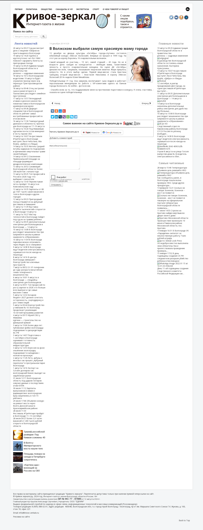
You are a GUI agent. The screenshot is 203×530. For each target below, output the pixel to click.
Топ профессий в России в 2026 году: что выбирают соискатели (29, 176)
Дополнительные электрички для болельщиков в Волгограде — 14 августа (29, 224)
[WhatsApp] (68, 116)
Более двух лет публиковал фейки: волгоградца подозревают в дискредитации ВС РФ (28, 329)
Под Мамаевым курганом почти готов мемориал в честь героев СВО (28, 131)
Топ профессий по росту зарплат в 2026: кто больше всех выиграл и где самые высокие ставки (29, 289)
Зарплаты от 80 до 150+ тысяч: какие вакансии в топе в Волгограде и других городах (28, 193)
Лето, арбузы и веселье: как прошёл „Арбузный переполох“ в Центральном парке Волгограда (29, 362)
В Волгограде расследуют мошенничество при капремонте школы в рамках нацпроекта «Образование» (28, 233)
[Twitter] (52, 116)
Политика (31, 9)
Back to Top (184, 520)
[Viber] (64, 116)
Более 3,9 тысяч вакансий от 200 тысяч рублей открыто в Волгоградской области (27, 422)
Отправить (56, 184)
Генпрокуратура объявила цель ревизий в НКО (172, 176)
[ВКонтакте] (52, 111)
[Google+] (64, 111)
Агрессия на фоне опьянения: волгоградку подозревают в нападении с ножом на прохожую (29, 352)
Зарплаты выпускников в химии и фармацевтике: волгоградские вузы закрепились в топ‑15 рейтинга (27, 393)
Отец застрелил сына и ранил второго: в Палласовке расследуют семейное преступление (29, 92)
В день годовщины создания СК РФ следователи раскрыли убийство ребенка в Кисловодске (172, 263)
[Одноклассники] (56, 111)
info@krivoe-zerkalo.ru (29, 512)
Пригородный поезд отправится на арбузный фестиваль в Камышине (28, 201)
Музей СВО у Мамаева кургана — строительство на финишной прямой (27, 319)
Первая (18, 9)
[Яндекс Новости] (91, 132)
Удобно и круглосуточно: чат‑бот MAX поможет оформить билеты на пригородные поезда (28, 59)
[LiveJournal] (60, 116)
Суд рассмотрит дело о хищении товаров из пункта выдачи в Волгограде (28, 50)
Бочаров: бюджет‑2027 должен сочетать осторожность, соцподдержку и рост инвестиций (28, 299)
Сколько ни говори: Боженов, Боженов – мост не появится (171, 198)
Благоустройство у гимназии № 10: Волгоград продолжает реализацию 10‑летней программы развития (28, 309)
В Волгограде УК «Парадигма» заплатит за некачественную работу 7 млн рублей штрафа (173, 240)
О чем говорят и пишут (116, 9)
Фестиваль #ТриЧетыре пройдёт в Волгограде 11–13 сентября (28, 413)
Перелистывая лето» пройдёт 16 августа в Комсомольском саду (28, 184)
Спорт (96, 9)
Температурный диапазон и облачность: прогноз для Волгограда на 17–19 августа (29, 123)
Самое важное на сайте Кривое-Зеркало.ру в (93, 123)
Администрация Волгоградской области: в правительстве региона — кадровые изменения (28, 69)
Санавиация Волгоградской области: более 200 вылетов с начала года (28, 169)
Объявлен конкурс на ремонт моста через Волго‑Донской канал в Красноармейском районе (28, 405)
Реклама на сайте (21, 516)
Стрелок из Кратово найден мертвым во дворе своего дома (171, 219)
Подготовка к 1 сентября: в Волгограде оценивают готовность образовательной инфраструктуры (27, 340)
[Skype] (71, 116)
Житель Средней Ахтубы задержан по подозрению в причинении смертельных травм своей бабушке (29, 150)
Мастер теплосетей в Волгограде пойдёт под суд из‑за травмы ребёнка (29, 217)
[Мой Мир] (60, 111)
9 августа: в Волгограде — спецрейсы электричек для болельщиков (27, 280)
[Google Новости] (112, 132)
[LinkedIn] (56, 116)
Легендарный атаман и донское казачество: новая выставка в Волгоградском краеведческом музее (29, 102)
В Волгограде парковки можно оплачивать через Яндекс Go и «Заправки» (27, 242)
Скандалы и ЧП (64, 9)
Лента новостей (26, 43)
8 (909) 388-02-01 (40, 506)
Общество (46, 9)
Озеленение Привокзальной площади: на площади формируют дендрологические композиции (27, 160)
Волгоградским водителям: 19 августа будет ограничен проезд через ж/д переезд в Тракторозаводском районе (28, 80)
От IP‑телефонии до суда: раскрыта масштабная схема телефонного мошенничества (28, 271)
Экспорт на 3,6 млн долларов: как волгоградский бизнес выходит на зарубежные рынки (29, 372)
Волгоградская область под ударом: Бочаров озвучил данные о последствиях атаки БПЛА (28, 382)
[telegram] (75, 116)
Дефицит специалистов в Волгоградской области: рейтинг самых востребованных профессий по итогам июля (28, 113)
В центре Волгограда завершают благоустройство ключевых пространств (26, 261)
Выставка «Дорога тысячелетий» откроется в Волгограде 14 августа (29, 209)
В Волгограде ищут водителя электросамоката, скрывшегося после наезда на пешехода (29, 251)
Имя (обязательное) (58, 145)
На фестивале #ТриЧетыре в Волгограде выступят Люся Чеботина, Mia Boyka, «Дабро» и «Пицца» (27, 140)
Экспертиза (82, 9)
